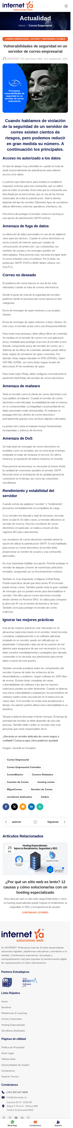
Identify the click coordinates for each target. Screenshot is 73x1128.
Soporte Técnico (10, 1076)
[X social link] (14, 806)
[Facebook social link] (6, 806)
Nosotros (6, 1007)
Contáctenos (8, 1070)
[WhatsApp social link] (39, 806)
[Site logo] (18, 5)
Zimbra (45, 797)
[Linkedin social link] (31, 806)
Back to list (35, 822)
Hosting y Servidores (43, 39)
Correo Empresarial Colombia (24, 767)
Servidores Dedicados (13, 1030)
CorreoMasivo (15, 774)
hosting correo (46, 782)
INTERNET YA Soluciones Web (24, 58)
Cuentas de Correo (18, 782)
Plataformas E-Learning (14, 1013)
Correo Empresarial (40, 25)
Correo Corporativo (11, 1019)
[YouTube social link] (16, 1117)
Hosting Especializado (13, 1024)
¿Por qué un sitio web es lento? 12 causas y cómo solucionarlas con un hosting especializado (35, 887)
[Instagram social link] (10, 1117)
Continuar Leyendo (35, 912)
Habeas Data (8, 1059)
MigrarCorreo (14, 789)
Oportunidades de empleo (15, 1065)
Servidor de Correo (42, 789)
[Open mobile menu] (66, 6)
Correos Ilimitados (42, 774)
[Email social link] (23, 806)
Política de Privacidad (12, 1047)
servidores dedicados (19, 797)
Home (22, 25)
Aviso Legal (7, 1053)
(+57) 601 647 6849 (17, 1092)
